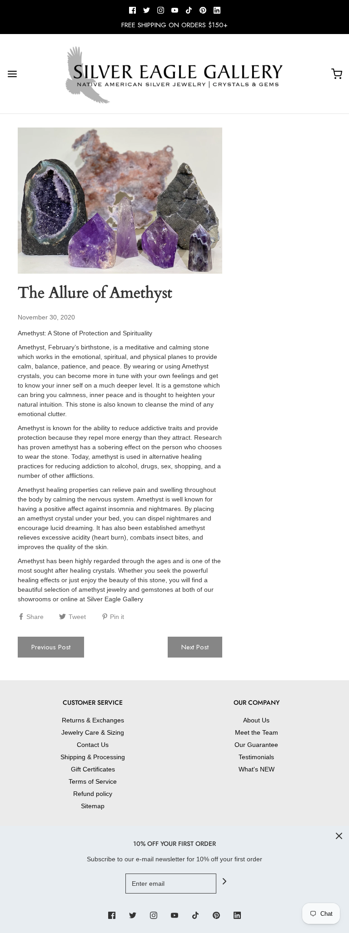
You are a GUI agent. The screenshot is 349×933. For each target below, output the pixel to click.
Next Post (195, 647)
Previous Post (50, 647)
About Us (256, 720)
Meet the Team (256, 732)
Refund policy (92, 793)
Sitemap (93, 806)
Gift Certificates (93, 769)
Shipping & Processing (92, 757)
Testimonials (256, 757)
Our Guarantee (256, 744)
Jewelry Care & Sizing (92, 732)
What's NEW (256, 769)
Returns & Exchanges (93, 720)
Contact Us (93, 744)
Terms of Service (93, 781)
